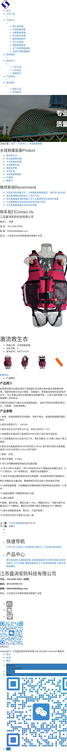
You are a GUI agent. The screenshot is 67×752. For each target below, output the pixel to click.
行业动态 (16, 69)
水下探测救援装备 (21, 48)
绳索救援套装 (19, 44)
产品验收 (10, 76)
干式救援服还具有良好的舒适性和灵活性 (25, 201)
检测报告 (10, 54)
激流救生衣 (11, 155)
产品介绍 (16, 66)
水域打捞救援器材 (21, 51)
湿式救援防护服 (14, 158)
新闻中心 (10, 60)
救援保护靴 (11, 167)
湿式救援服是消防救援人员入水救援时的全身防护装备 (32, 198)
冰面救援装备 (19, 32)
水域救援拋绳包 (14, 174)
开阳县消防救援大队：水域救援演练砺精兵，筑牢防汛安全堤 (35, 192)
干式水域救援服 (16, 522)
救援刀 (9, 180)
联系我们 (10, 82)
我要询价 (4, 374)
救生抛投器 (17, 26)
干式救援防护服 (14, 161)
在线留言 (16, 91)
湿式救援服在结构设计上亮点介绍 (22, 195)
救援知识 (16, 73)
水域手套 (10, 171)
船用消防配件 (19, 38)
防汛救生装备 (19, 35)
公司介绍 (10, 13)
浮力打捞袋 (17, 41)
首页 (8, 10)
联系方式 (16, 88)
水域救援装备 (19, 29)
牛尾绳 (9, 177)
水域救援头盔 (12, 164)
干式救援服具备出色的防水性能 (21, 204)
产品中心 (10, 19)
